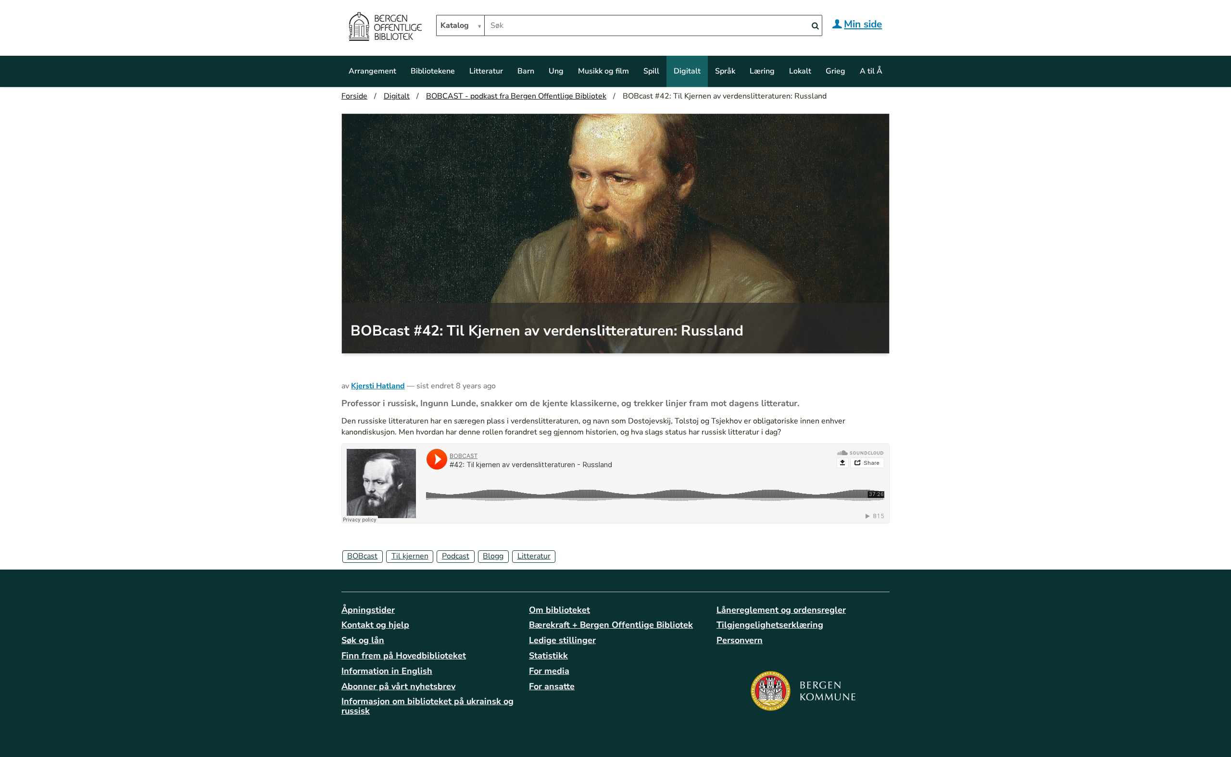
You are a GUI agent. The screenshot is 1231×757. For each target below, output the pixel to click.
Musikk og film (603, 71)
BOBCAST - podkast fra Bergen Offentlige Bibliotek (516, 96)
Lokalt (800, 71)
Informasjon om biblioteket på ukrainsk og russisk (427, 706)
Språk (725, 71)
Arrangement (372, 71)
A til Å (871, 71)
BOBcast (362, 556)
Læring (762, 71)
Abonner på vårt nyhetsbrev (398, 686)
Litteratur (486, 71)
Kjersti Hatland (378, 386)
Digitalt (687, 71)
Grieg (835, 71)
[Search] (815, 26)
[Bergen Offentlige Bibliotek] (384, 28)
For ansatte (552, 686)
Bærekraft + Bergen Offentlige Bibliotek (611, 625)
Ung (556, 71)
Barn (525, 71)
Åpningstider (368, 610)
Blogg (493, 556)
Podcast (455, 556)
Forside (354, 96)
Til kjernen (409, 556)
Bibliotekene (433, 71)
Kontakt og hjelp (375, 625)
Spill (651, 71)
